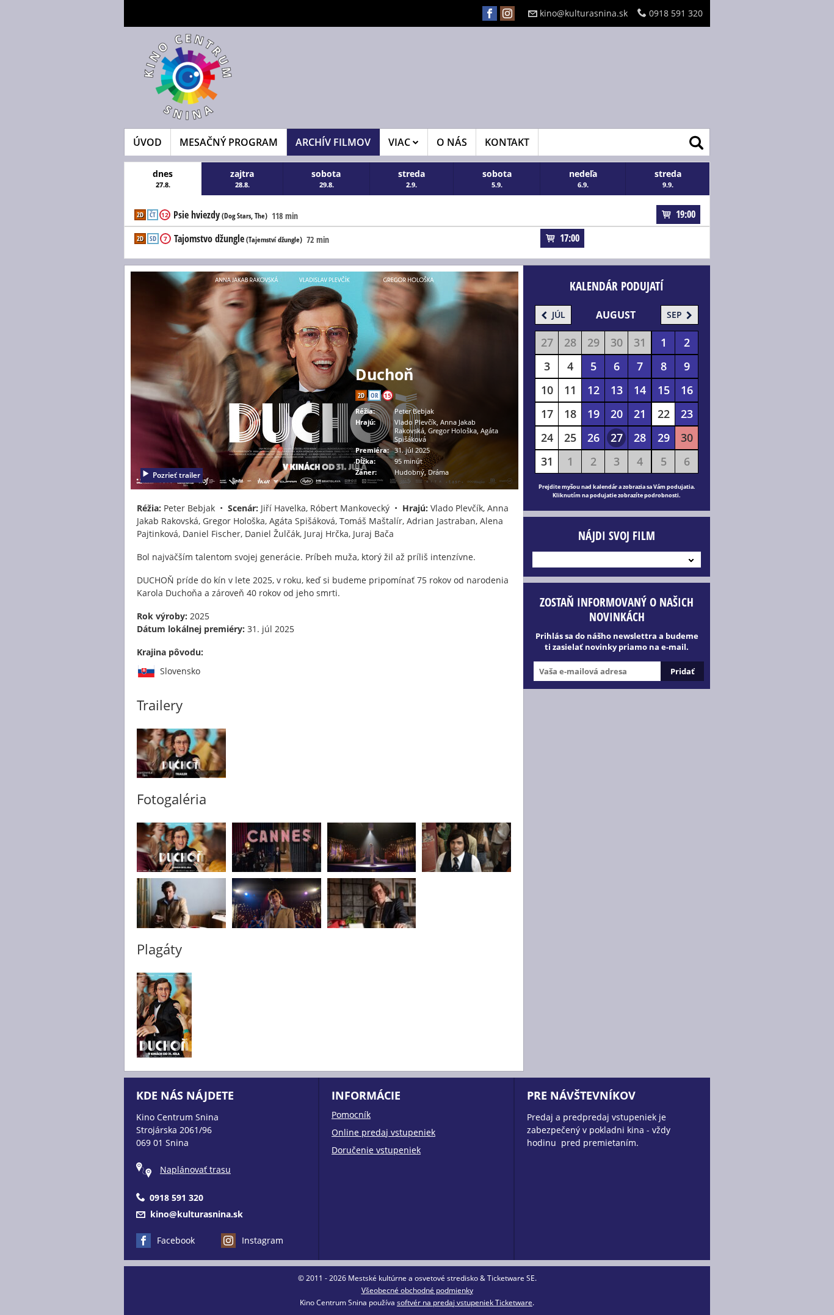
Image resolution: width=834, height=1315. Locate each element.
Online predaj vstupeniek (383, 1132)
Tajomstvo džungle (238, 239)
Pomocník (351, 1114)
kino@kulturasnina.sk (584, 13)
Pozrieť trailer (176, 475)
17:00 (569, 238)
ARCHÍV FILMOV (333, 142)
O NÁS (452, 142)
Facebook (176, 1240)
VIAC (400, 142)
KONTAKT (507, 142)
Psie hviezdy (220, 215)
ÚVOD (147, 142)
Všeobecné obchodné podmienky (417, 1290)
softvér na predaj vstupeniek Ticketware (464, 1302)
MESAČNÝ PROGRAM (228, 142)
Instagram (262, 1240)
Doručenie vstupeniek (376, 1150)
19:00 (685, 214)
